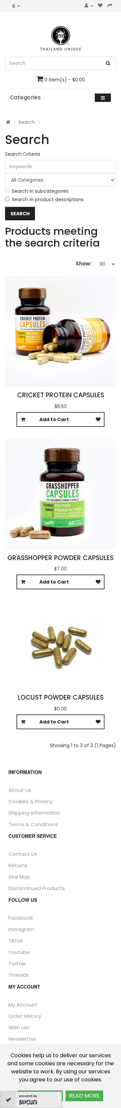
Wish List (19, 1027)
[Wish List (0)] (100, 6)
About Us (19, 789)
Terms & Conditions (33, 824)
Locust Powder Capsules (61, 697)
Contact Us (22, 853)
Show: (83, 263)
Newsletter (22, 1038)
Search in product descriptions (48, 199)
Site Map (19, 876)
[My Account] (89, 6)
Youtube (19, 952)
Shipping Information (34, 812)
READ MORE (84, 1096)
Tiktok (15, 940)
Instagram (21, 929)
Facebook (20, 917)
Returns (18, 865)
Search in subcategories (40, 191)
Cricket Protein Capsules (60, 395)
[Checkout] (110, 6)
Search (26, 122)
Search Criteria (22, 154)
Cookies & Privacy (30, 801)
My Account (23, 1004)
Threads (18, 974)
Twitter (17, 963)
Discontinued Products (36, 888)
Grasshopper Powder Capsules (60, 557)
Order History (24, 1016)
